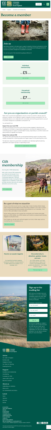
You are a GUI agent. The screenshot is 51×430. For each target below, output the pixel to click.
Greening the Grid (7, 366)
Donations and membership (19, 9)
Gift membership (7, 189)
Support (9, 9)
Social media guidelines (8, 419)
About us (6, 384)
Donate (38, 4)
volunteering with (8, 221)
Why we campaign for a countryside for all (12, 421)
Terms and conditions (7, 408)
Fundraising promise (7, 415)
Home (4, 9)
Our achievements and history (10, 390)
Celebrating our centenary (9, 386)
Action (5, 355)
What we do (5, 388)
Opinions (5, 398)
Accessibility (5, 407)
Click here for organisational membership (25, 145)
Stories (4, 402)
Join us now (25, 78)
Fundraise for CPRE (7, 376)
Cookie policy (6, 412)
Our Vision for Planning (8, 364)
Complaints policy (7, 414)
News (4, 396)
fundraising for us (18, 221)
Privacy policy (6, 411)
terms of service (8, 427)
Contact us (5, 418)
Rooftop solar (6, 360)
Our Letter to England (8, 357)
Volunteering (6, 374)
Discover (5, 400)
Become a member (9, 224)
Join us (8, 57)
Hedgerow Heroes (7, 362)
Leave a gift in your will (8, 378)
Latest (5, 394)
